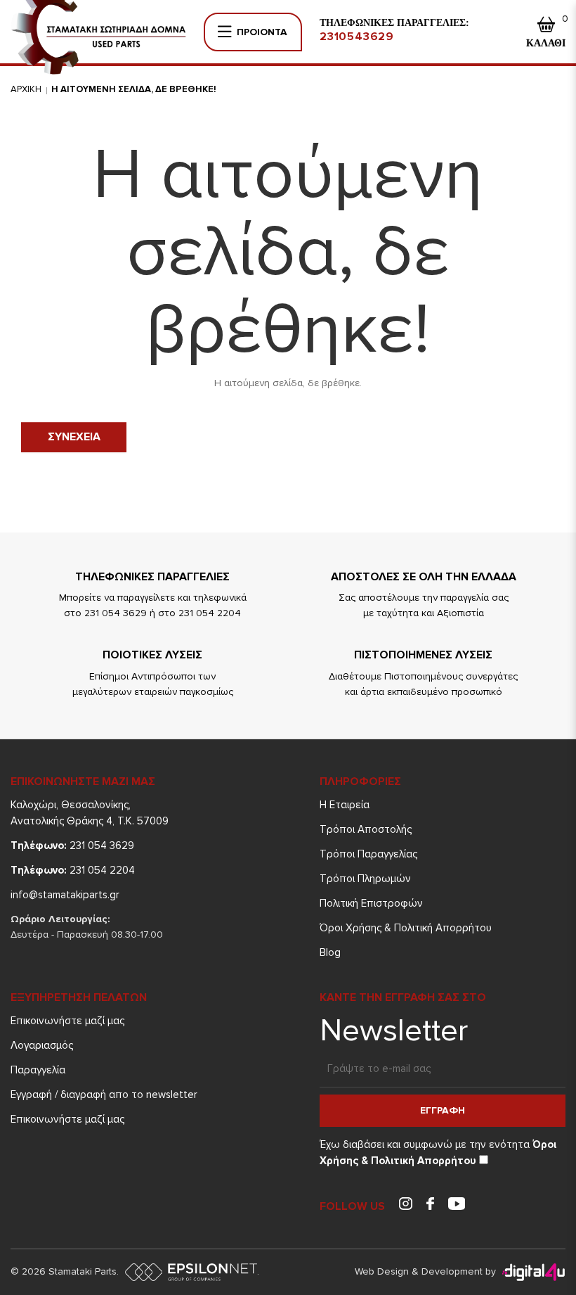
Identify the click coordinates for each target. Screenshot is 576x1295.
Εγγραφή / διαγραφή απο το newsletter (104, 1094)
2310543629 (357, 36)
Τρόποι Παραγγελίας (368, 854)
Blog (330, 952)
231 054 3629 (72, 845)
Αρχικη (26, 89)
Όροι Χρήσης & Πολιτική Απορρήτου (406, 927)
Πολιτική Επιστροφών (371, 903)
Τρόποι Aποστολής (366, 829)
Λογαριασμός (42, 1045)
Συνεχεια (74, 437)
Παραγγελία (38, 1070)
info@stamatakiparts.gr (65, 894)
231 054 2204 (73, 870)
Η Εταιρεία (344, 804)
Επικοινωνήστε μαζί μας (67, 1020)
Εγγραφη (442, 1110)
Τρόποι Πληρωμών (365, 878)
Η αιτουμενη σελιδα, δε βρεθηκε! (133, 89)
